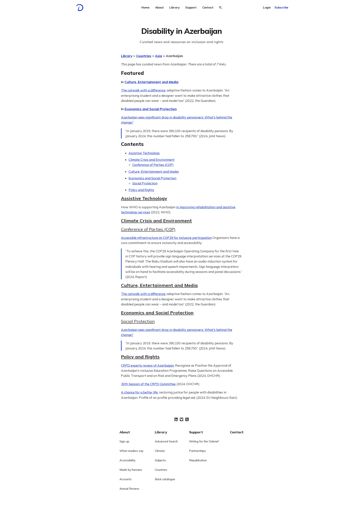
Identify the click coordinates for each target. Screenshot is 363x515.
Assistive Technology (144, 153)
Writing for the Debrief (204, 441)
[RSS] (187, 419)
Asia (158, 56)
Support (191, 7)
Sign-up (124, 441)
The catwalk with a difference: (143, 90)
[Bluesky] (181, 419)
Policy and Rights (141, 190)
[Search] (220, 7)
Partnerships (197, 451)
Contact (207, 7)
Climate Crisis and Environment (152, 160)
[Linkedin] (176, 419)
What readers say (131, 451)
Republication (198, 460)
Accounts (125, 479)
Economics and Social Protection (151, 109)
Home (145, 7)
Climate (160, 451)
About (159, 7)
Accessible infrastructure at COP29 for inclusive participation (166, 238)
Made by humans (130, 470)
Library (174, 7)
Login (267, 7)
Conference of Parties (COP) (153, 165)
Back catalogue (165, 479)
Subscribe (281, 7)
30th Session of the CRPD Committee (148, 384)
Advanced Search (166, 441)
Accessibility (127, 460)
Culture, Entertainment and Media (151, 82)
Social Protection (144, 183)
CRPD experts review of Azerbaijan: (147, 365)
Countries (143, 56)
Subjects (160, 460)
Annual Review (129, 488)
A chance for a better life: (139, 392)
